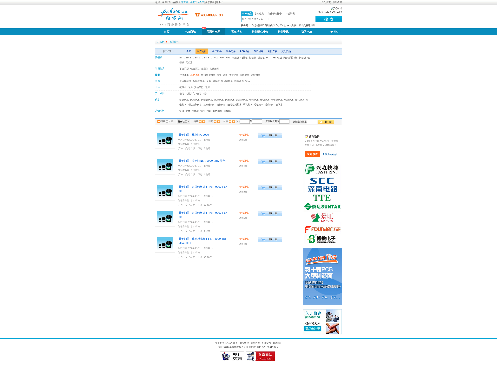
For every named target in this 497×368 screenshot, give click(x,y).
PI (267, 57)
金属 (157, 81)
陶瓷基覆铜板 (290, 57)
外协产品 (273, 51)
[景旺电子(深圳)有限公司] (321, 217)
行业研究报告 (275, 13)
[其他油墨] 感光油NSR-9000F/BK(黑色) (202, 160)
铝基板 (252, 57)
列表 (163, 121)
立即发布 (312, 154)
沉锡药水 (219, 99)
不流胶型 (184, 68)
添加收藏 (337, 2)
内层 (190, 87)
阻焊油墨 (255, 75)
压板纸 (227, 110)
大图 (171, 121)
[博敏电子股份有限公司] (322, 238)
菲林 (188, 110)
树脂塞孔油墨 (208, 75)
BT (180, 57)
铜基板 (302, 57)
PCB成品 (245, 51)
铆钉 (209, 110)
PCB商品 (247, 13)
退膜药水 (269, 104)
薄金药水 (184, 99)
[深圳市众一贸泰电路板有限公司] (322, 197)
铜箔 (247, 81)
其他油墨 (195, 75)
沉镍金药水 (207, 99)
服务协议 (244, 343)
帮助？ (219, 2)
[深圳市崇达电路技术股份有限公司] (322, 207)
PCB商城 (190, 31)
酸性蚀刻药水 (235, 104)
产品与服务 (232, 343)
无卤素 (189, 62)
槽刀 (181, 93)
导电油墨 (184, 75)
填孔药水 (247, 104)
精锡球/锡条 (199, 81)
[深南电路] (322, 183)
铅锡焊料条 (227, 81)
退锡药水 (258, 104)
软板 (279, 57)
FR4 (222, 57)
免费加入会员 (197, 2)
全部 (189, 51)
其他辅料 (159, 110)
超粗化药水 (242, 99)
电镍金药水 (277, 99)
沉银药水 (230, 99)
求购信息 (259, 13)
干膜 (157, 87)
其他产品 (286, 51)
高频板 (235, 57)
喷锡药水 (221, 104)
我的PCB (306, 31)
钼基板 (244, 57)
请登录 (184, 2)
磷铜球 (216, 81)
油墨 (157, 74)
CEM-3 (205, 57)
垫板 (181, 110)
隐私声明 (255, 343)
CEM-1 (187, 57)
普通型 (204, 68)
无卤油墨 (244, 75)
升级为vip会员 (330, 154)
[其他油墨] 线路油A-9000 (193, 134)
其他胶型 (214, 68)
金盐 (208, 81)
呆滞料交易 (213, 31)
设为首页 (326, 2)
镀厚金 (182, 87)
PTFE (273, 57)
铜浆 (225, 75)
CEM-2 (196, 57)
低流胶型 (195, 68)
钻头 (205, 93)
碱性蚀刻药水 (195, 104)
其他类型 (198, 87)
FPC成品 (259, 51)
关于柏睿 (210, 2)
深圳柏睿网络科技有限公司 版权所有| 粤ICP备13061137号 (248, 347)
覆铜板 (158, 57)
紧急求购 (236, 31)
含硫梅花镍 (185, 81)
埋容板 (261, 57)
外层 (207, 87)
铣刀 (198, 93)
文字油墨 (233, 75)
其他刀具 (190, 93)
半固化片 (159, 68)
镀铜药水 (254, 99)
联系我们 (277, 343)
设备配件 (231, 51)
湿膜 (219, 75)
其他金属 (239, 81)
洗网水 (279, 104)
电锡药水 (289, 99)
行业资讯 (290, 13)
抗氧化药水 (209, 104)
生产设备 (217, 51)
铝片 (202, 110)
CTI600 (214, 57)
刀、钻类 (159, 93)
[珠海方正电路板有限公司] (322, 228)
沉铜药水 (195, 99)
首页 (166, 31)
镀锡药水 (264, 99)
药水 (157, 99)
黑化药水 (299, 99)
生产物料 (201, 51)
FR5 (228, 57)
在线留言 (266, 343)
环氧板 (195, 110)
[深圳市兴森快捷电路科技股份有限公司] (322, 169)
